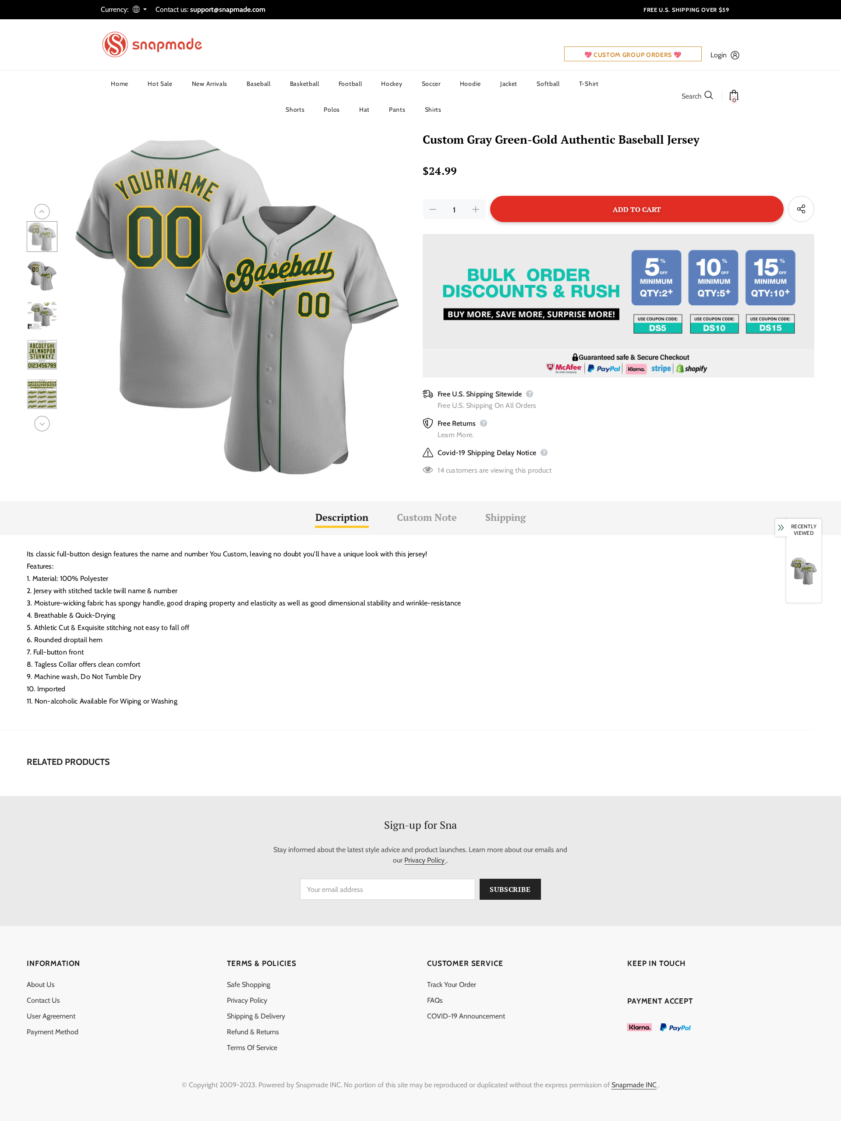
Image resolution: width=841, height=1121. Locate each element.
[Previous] (42, 211)
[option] (238, 306)
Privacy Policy (424, 860)
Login (718, 55)
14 (441, 470)
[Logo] (158, 44)
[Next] (42, 423)
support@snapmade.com (227, 9)
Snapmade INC (634, 1085)
